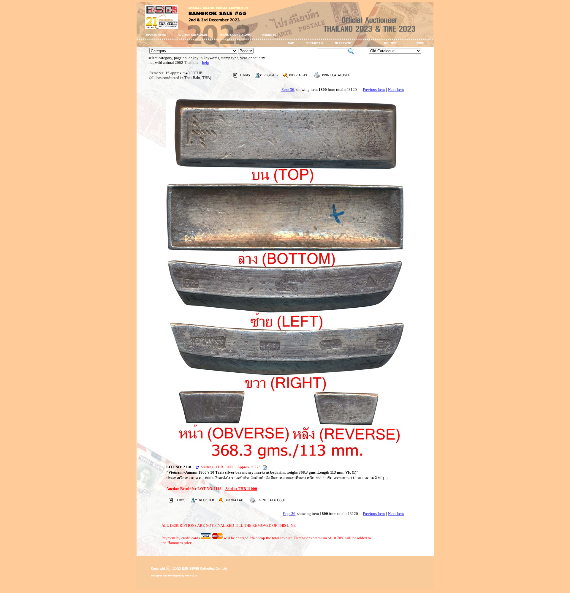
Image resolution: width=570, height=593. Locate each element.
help (205, 62)
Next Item (396, 89)
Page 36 (287, 89)
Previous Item (374, 89)
